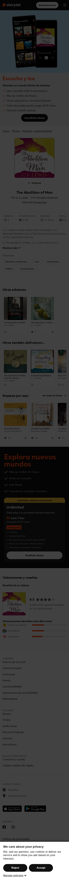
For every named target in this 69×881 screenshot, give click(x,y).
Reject (15, 867)
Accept (41, 867)
